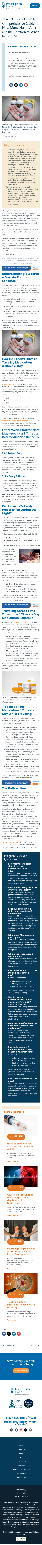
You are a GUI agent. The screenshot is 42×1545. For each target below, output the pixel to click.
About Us (21, 1449)
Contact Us (21, 1477)
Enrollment (21, 1465)
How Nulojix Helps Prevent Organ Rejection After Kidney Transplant (21, 1251)
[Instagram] (11, 1430)
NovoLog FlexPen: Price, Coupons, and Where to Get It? (20, 1146)
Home (4, 124)
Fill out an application (11, 842)
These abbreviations (10, 384)
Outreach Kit (21, 1473)
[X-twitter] (25, 1430)
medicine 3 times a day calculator (16, 421)
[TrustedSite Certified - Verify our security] (21, 1540)
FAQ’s (21, 1457)
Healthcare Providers (21, 1469)
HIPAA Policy (21, 1489)
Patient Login (21, 1461)
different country (20, 622)
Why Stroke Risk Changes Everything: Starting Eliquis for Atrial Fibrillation (21, 1199)
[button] (11, 85)
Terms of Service (21, 1496)
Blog (10, 124)
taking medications (20, 211)
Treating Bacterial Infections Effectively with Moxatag (21, 1304)
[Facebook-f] (16, 1430)
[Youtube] (21, 1430)
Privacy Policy (21, 1493)
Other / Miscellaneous (23, 124)
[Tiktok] (30, 1430)
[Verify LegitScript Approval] (28, 1408)
